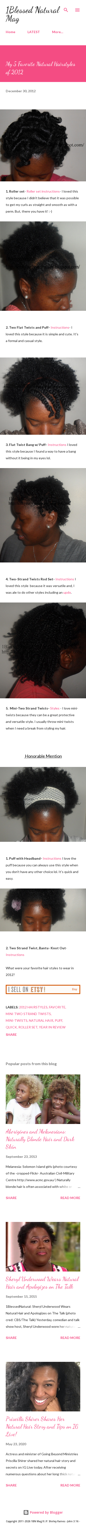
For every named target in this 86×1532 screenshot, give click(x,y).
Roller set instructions (43, 191)
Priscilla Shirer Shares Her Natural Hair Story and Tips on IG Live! (42, 1426)
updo (67, 592)
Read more (70, 1198)
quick (11, 1027)
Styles (54, 708)
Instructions (60, 327)
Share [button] (11, 1034)
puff (58, 1020)
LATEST (33, 32)
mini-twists (16, 1020)
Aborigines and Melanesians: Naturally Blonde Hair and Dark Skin (40, 1139)
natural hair (41, 1020)
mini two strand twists (28, 1014)
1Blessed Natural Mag (32, 14)
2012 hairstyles (33, 1007)
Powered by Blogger (46, 1512)
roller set (28, 1027)
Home (10, 32)
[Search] (66, 8)
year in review (52, 1027)
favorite (57, 1007)
